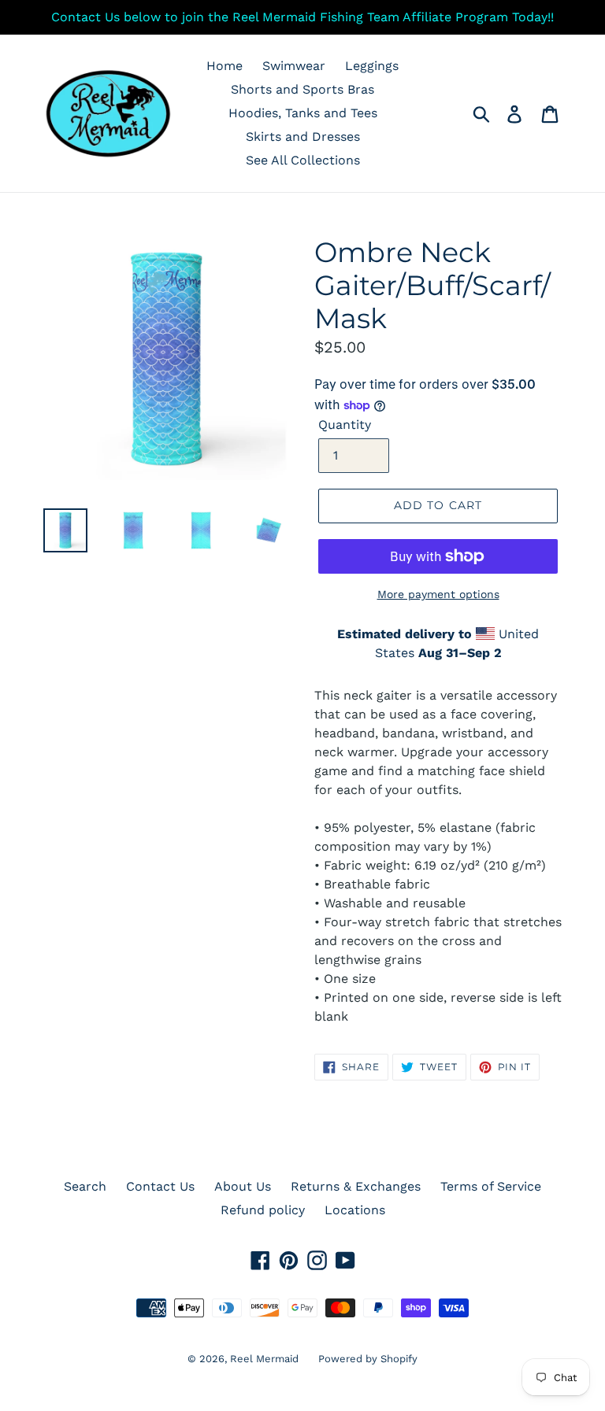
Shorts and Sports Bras (302, 89)
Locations (355, 1209)
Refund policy (263, 1209)
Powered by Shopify (368, 1359)
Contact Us (160, 1186)
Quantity (344, 424)
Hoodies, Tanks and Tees (302, 112)
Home (224, 65)
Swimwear (293, 65)
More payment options (438, 594)
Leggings (372, 65)
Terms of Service (490, 1186)
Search (85, 1186)
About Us (242, 1186)
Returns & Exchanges (356, 1186)
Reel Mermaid (264, 1359)
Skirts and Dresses (303, 136)
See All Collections (303, 160)
